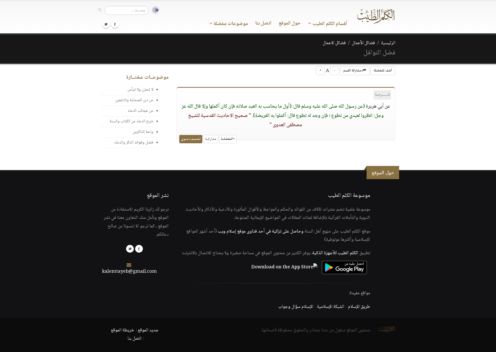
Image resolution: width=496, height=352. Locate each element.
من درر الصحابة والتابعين (134, 100)
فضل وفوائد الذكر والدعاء (133, 142)
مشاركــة (210, 139)
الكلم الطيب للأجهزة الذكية (335, 253)
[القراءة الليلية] (154, 10)
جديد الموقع (148, 330)
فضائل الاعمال (334, 43)
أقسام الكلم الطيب (329, 24)
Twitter (106, 24)
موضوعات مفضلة (230, 24)
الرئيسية (388, 43)
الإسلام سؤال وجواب (295, 307)
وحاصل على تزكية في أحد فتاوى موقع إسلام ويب (261, 231)
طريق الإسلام (359, 307)
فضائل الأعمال (363, 43)
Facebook (115, 24)
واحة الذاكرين (143, 132)
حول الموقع (290, 23)
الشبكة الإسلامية (330, 307)
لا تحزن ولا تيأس (140, 89)
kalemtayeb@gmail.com (129, 272)
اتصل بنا (263, 23)
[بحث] (100, 10)
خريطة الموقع (122, 330)
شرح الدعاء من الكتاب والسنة (131, 121)
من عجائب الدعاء (140, 110)
